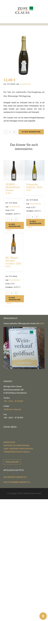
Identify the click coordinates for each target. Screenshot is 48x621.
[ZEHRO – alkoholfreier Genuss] (14, 170)
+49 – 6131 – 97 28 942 (13, 401)
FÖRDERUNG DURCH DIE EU (16, 452)
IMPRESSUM (9, 442)
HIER (42, 324)
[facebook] (4, 431)
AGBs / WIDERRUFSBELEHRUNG (18, 449)
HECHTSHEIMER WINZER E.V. (17, 482)
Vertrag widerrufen (12, 462)
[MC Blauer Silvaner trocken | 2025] (14, 244)
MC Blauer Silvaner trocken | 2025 (13, 260)
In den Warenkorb (31, 132)
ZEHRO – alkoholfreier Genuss (12, 187)
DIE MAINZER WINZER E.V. (15, 477)
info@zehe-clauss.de (12, 409)
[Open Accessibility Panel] (43, 616)
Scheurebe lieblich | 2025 (34, 186)
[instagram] (8, 431)
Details (9, 230)
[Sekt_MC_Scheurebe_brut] (24, 54)
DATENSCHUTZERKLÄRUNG (16, 446)
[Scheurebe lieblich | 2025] (34, 170)
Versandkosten (25, 84)
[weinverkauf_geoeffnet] (24, 328)
